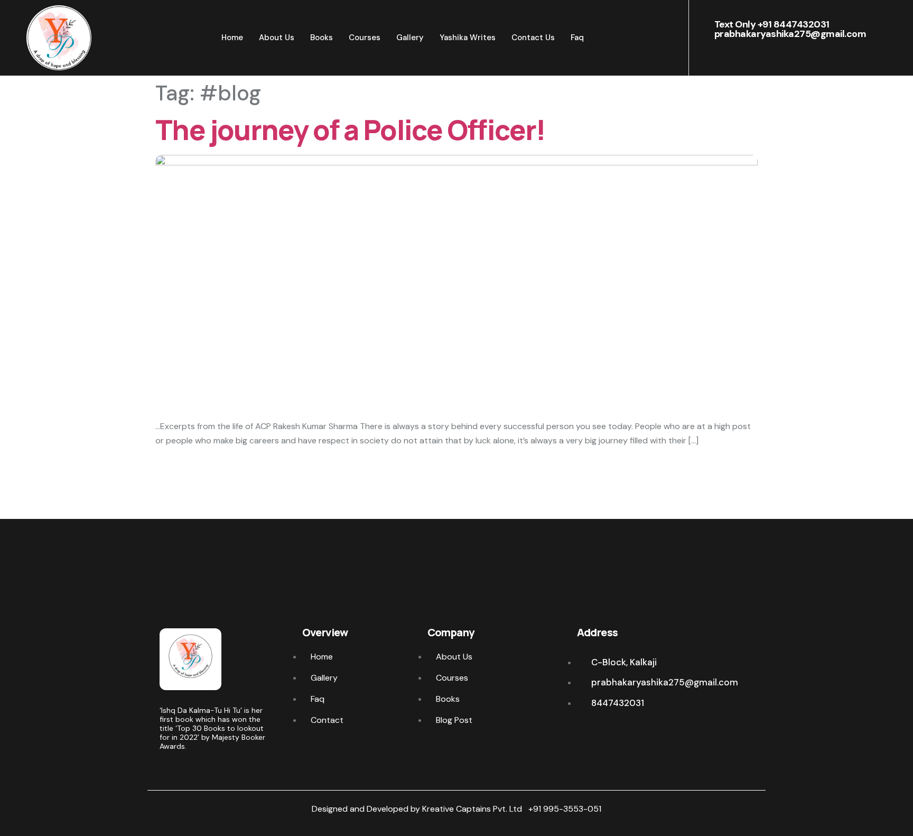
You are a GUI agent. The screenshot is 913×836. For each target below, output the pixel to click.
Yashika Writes (468, 37)
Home (232, 37)
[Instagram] (622, 733)
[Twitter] (603, 733)
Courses (364, 37)
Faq (577, 37)
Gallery (410, 37)
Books (321, 37)
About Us (276, 37)
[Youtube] (642, 733)
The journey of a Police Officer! (350, 129)
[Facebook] (583, 733)
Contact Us (533, 37)
